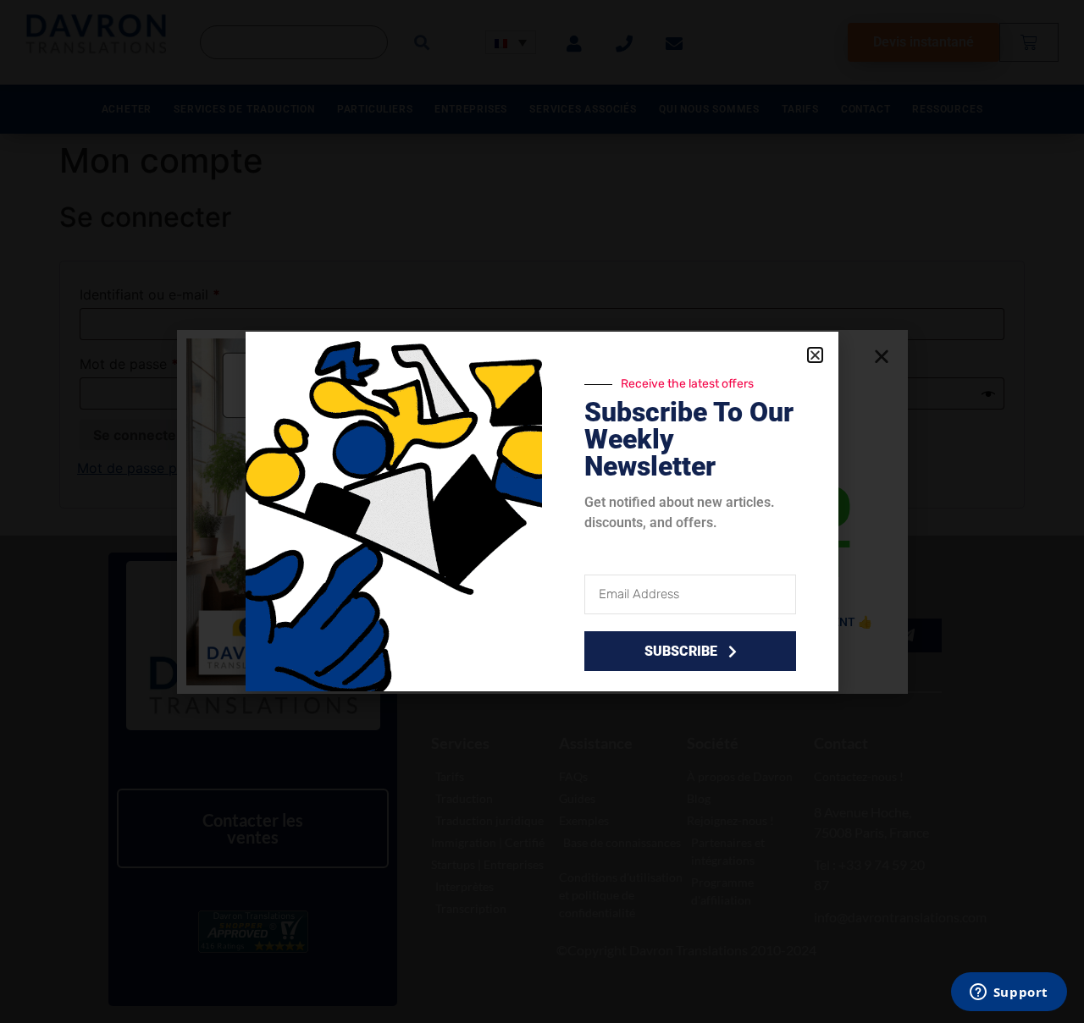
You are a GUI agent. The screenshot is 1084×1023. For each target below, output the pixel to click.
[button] (815, 355)
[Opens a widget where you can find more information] (1008, 993)
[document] (542, 511)
